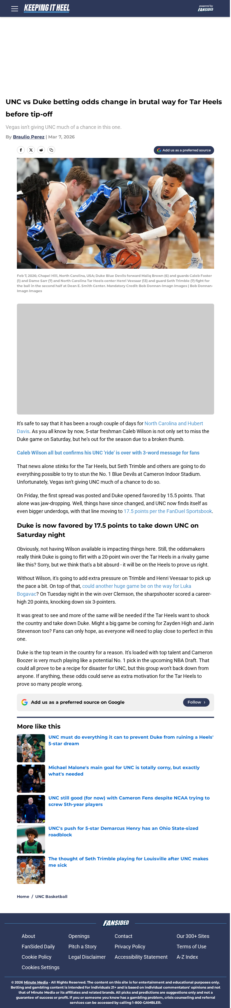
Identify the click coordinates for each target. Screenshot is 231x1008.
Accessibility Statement (141, 957)
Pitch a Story (82, 946)
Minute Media (36, 982)
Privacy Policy (130, 946)
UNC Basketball (51, 896)
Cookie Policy (37, 957)
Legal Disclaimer (87, 957)
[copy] (51, 150)
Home (23, 896)
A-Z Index (187, 957)
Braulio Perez (29, 137)
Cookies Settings (40, 967)
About (28, 936)
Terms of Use (191, 946)
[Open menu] (14, 8)
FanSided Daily (38, 946)
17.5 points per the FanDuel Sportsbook (168, 511)
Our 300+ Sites (193, 936)
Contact (123, 936)
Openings (79, 936)
